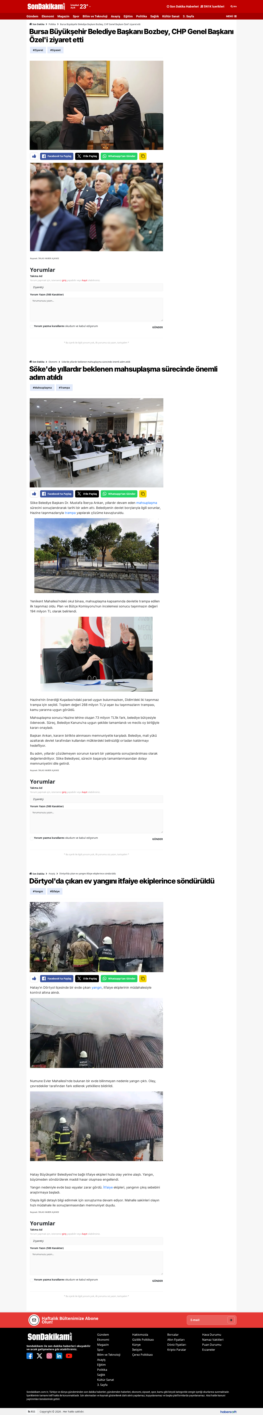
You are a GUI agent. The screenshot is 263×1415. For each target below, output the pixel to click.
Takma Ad (36, 276)
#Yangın (38, 891)
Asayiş (115, 16)
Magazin (63, 16)
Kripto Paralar (176, 1350)
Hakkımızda (140, 1335)
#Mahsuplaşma (42, 387)
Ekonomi (48, 16)
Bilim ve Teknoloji (95, 16)
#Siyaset (55, 50)
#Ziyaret (38, 50)
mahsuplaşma (146, 503)
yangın (97, 987)
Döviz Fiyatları (176, 1345)
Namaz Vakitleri (212, 1340)
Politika (141, 16)
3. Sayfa (188, 16)
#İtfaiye (55, 891)
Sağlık (154, 16)
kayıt (84, 280)
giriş (64, 280)
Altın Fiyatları (176, 1340)
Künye (136, 1345)
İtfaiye (108, 1187)
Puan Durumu (211, 1345)
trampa (70, 513)
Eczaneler (208, 1350)
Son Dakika (38, 24)
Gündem (32, 16)
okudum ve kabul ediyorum (66, 326)
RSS (32, 1411)
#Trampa (64, 387)
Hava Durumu (211, 1335)
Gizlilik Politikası (143, 1340)
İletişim (137, 1350)
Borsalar (173, 1335)
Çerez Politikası (142, 1355)
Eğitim (128, 16)
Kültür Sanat (170, 16)
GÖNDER (157, 327)
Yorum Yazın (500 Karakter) (47, 294)
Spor (76, 16)
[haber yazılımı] (228, 1411)
